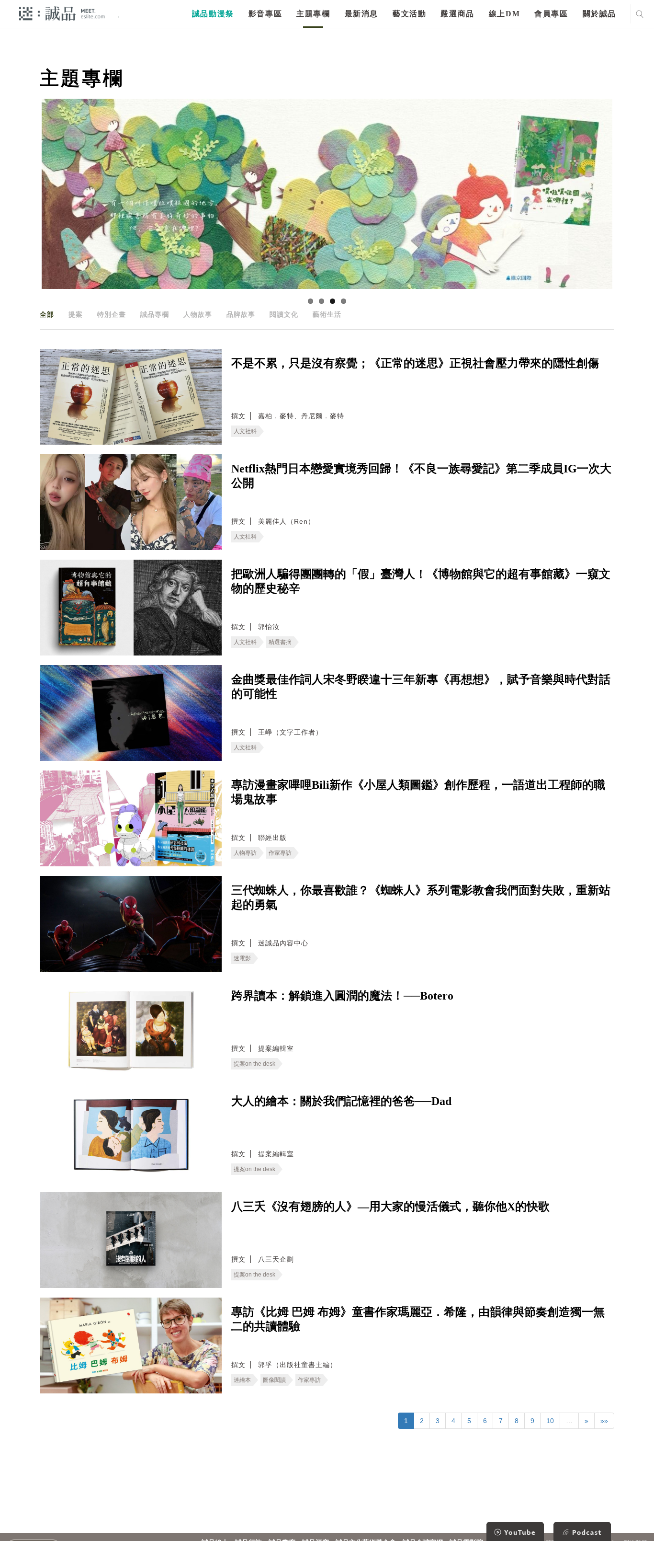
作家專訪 (280, 853)
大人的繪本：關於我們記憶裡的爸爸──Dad (341, 1101)
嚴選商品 (457, 14)
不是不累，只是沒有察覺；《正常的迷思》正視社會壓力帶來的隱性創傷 (415, 363)
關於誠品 (599, 14)
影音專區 (265, 14)
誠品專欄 (154, 314)
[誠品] (62, 13)
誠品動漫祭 (213, 14)
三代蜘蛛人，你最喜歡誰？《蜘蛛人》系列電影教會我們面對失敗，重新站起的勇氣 (420, 897)
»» (604, 1421)
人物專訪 (245, 853)
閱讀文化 (284, 314)
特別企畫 (111, 314)
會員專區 (551, 14)
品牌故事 (240, 314)
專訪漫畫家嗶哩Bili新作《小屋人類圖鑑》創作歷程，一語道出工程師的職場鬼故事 (418, 792)
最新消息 (361, 14)
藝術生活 (327, 314)
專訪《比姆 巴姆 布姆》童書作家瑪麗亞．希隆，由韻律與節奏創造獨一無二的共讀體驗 (418, 1319)
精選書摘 (280, 642)
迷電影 (242, 958)
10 (550, 1421)
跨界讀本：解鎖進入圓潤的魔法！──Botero (342, 995)
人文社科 (245, 431)
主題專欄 (313, 14)
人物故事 (197, 314)
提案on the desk (254, 1063)
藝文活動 (409, 14)
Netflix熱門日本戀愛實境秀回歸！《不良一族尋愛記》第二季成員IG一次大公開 (421, 475)
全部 (47, 314)
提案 (75, 314)
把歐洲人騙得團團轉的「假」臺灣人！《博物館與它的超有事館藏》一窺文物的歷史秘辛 (420, 581)
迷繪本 (242, 1380)
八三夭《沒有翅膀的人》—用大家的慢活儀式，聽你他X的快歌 (390, 1206)
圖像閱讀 (274, 1380)
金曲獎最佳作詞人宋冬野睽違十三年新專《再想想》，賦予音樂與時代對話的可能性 (420, 686)
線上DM (504, 14)
